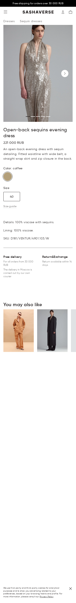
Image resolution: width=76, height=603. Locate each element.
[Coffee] (7, 176)
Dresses (9, 21)
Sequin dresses (31, 21)
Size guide (9, 206)
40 (12, 196)
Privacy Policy (46, 596)
